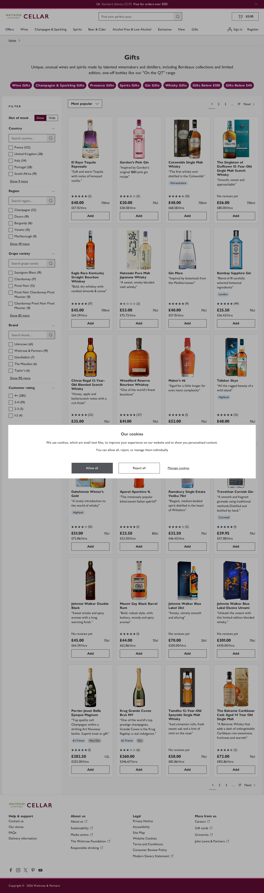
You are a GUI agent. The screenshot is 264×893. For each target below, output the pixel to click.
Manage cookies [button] (178, 468)
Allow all (92, 468)
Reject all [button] (139, 468)
